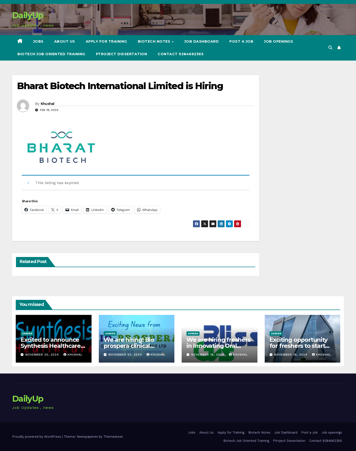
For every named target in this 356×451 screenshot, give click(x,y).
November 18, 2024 (208, 354)
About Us (64, 41)
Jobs (38, 41)
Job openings (278, 41)
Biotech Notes (154, 41)
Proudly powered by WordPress (37, 436)
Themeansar (113, 436)
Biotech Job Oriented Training (51, 54)
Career (27, 333)
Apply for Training (106, 41)
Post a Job (241, 41)
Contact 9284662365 (180, 54)
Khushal (47, 103)
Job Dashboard (201, 41)
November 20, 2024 (42, 354)
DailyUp (27, 15)
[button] (330, 47)
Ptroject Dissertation (121, 54)
